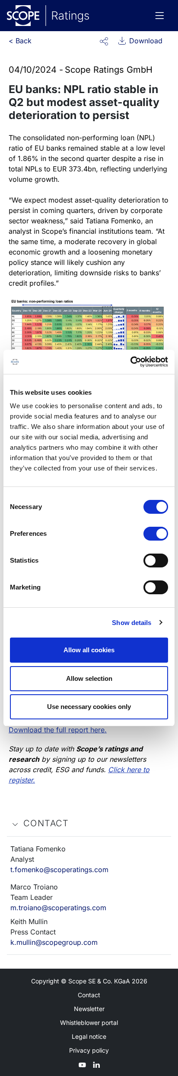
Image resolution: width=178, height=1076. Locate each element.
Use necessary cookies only (89, 706)
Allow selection (89, 678)
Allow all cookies (89, 650)
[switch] (155, 534)
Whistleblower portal (89, 1022)
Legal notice (89, 1036)
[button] (104, 40)
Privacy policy (89, 1050)
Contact (89, 995)
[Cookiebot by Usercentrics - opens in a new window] (130, 361)
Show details (131, 622)
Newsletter (89, 1008)
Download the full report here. (58, 729)
